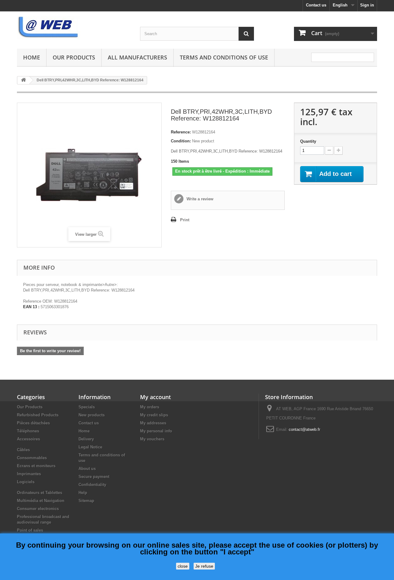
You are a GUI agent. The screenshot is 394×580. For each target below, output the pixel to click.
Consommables (32, 457)
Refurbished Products (37, 415)
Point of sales (30, 530)
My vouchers (152, 439)
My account (155, 397)
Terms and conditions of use (224, 57)
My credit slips (154, 415)
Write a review (199, 199)
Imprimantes (29, 474)
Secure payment (93, 476)
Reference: (181, 132)
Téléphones (28, 431)
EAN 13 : (31, 306)
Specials (86, 407)
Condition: (181, 141)
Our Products (74, 57)
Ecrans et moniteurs (36, 466)
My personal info (156, 431)
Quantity (308, 141)
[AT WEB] (74, 27)
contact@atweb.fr (304, 429)
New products (91, 415)
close (183, 566)
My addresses (153, 423)
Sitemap (86, 500)
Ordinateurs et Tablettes (39, 492)
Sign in (367, 5)
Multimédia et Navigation (40, 500)
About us (87, 468)
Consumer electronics (38, 508)
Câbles (23, 449)
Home (31, 57)
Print (184, 220)
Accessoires (28, 439)
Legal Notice (90, 447)
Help (82, 492)
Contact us (316, 5)
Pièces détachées (33, 423)
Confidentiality (92, 484)
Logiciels (25, 482)
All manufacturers (137, 57)
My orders (149, 407)
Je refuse (204, 566)
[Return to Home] (23, 80)
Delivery (86, 439)
